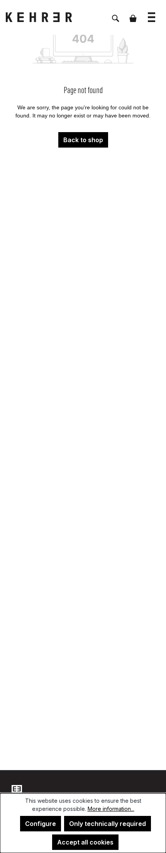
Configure (40, 824)
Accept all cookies (85, 842)
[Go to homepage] (44, 17)
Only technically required (107, 824)
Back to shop (83, 140)
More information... (111, 808)
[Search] (115, 14)
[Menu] (151, 13)
